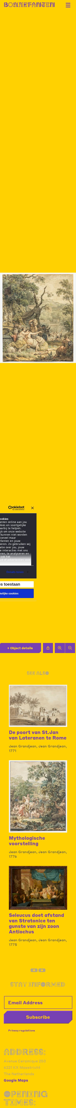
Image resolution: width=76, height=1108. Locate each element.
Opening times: (26, 1098)
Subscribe (38, 1017)
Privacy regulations (21, 1030)
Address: (25, 1052)
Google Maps (16, 1080)
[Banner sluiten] (32, 508)
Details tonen (15, 572)
